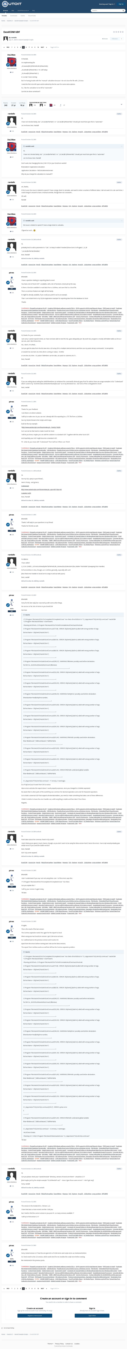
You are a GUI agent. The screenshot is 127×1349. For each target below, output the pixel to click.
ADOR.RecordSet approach (113, 316)
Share (105, 39)
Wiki (13, 10)
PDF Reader (38, 318)
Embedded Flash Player (106, 310)
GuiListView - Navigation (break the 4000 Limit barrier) (94, 318)
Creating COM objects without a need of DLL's (61, 308)
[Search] (123, 10)
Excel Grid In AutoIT (60, 312)
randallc (14, 37)
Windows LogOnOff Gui (102, 321)
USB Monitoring (51, 310)
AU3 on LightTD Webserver (63, 314)
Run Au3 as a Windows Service (81, 310)
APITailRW (105, 132)
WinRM (42, 321)
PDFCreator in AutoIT (109, 308)
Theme (49, 1344)
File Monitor (94, 310)
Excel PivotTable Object (76, 321)
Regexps (65, 132)
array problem (96, 132)
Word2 (38, 132)
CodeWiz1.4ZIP (26, 493)
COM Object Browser (61, 321)
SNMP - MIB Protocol (55, 316)
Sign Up (121, 4)
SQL (70, 132)
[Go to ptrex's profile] (60, 105)
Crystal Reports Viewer (95, 308)
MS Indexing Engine (61, 318)
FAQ (33, 10)
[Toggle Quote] (24, 146)
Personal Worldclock (48, 318)
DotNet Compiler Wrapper (58, 323)
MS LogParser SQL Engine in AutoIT (81, 314)
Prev (8, 47)
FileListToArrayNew (47, 132)
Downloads (13, 16)
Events (23, 16)
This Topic (115, 10)
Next (42, 47)
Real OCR (24, 318)
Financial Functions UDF (68, 316)
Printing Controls (73, 318)
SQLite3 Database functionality (36, 310)
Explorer (74, 132)
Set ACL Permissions (82, 316)
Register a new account (35, 1315)
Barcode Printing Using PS (46, 314)
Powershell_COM (72, 323)
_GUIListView (87, 132)
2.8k (12, 293)
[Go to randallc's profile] (5, 39)
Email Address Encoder (34, 316)
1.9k (12, 131)
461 (12, 72)
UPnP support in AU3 (82, 308)
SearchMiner (57, 132)
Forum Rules (32, 16)
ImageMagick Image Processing (102, 314)
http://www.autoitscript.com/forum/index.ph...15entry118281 (41, 427)
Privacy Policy (59, 1344)
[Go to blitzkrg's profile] (41, 105)
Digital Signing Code (48, 312)
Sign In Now (92, 1315)
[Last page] (46, 47)
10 (38, 47)
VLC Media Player (89, 321)
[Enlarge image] (34, 230)
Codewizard (25, 486)
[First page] (4, 47)
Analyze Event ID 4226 (43, 323)
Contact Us (69, 1344)
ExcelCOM (24, 132)
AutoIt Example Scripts (26, 40)
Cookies (77, 1344)
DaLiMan (11, 55)
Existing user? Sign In (106, 4)
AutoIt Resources (23, 10)
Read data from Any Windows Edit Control (104, 312)
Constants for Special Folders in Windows (79, 312)
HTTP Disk (31, 318)
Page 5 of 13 (54, 47)
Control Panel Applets (34, 312)
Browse (5, 10)
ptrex (11, 272)
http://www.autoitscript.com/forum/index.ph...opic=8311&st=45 (41, 489)
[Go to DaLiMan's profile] (11, 61)
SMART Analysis (49, 321)
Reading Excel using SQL (64, 310)
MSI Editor (45, 316)
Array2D (80, 132)
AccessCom (31, 132)
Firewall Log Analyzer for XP (38, 308)
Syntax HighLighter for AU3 (97, 316)
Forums (4, 16)
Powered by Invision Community (63, 1346)
